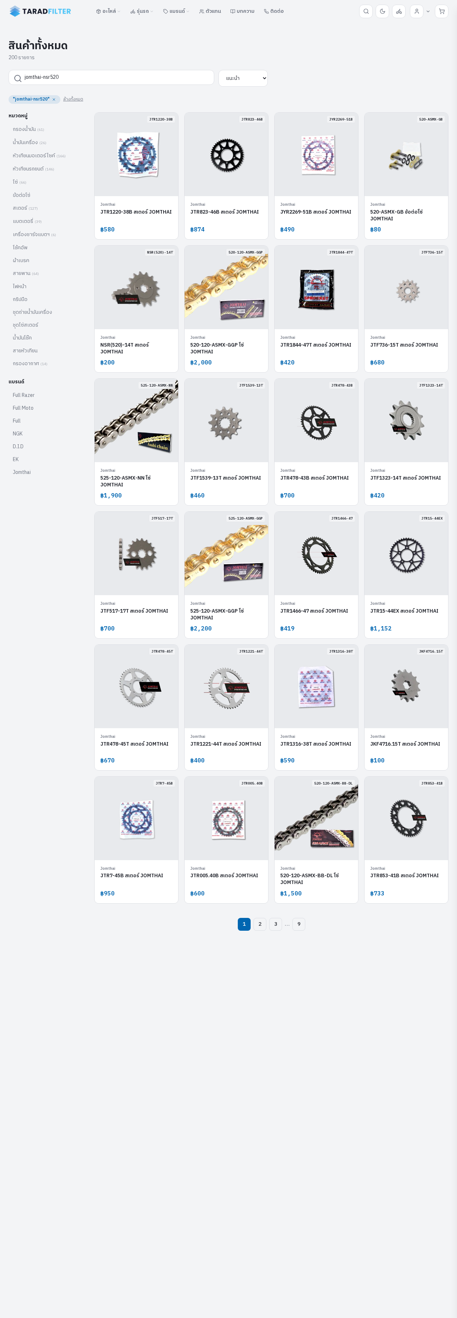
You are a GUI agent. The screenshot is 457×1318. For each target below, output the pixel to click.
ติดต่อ (277, 11)
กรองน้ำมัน (28, 129)
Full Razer (24, 395)
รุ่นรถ (143, 11)
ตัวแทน (213, 11)
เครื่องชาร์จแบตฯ (34, 234)
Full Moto (23, 408)
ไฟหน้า (19, 286)
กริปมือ (20, 299)
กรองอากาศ (30, 363)
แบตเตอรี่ (27, 221)
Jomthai (22, 472)
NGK (17, 434)
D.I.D (18, 447)
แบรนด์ (177, 11)
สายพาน (26, 273)
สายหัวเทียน (25, 351)
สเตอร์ (25, 208)
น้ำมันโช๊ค (22, 338)
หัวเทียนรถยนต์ (33, 169)
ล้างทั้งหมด (73, 99)
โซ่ (19, 182)
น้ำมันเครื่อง (29, 142)
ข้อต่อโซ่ (21, 195)
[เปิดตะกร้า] (441, 11)
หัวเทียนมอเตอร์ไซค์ (39, 156)
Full (17, 421)
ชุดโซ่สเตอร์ (25, 325)
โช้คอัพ (20, 248)
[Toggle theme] (382, 11)
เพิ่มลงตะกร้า (140, 185)
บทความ (246, 11)
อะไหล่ (109, 11)
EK (16, 459)
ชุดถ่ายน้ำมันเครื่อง (32, 312)
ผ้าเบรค (21, 260)
